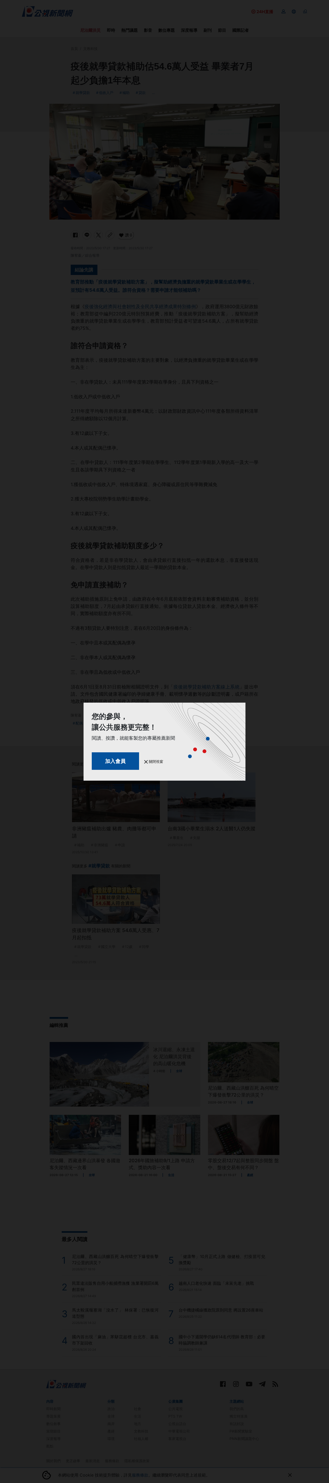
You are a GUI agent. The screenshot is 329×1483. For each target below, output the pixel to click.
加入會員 (115, 761)
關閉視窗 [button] (155, 761)
